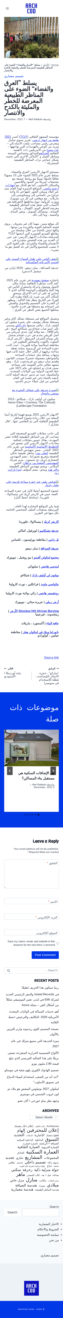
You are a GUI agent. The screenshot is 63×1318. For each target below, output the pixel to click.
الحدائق (45, 153)
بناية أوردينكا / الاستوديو (12, 672)
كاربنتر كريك (51, 521)
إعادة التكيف (40, 1126)
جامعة (56, 1166)
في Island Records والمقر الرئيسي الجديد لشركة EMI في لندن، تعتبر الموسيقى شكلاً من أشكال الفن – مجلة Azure (32, 1000)
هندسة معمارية (22, 1189)
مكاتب (42, 1180)
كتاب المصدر (33, 1175)
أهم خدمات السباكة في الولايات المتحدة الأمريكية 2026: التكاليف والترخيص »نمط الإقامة (33, 1017)
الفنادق (20, 1152)
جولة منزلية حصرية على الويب (32, 1166)
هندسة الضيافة (26, 1185)
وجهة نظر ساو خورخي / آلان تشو (38, 1101)
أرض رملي (52, 602)
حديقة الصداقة (50, 548)
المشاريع (33, 1157)
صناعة (55, 1175)
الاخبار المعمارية (49, 1224)
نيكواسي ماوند (50, 584)
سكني (16, 1170)
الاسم (52, 901)
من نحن (54, 1240)
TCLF (23, 136)
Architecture (53, 1126)
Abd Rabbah (35, 119)
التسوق (52, 1139)
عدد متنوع (53, 150)
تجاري (19, 1158)
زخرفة (27, 1170)
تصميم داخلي (35, 1162)
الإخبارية (39, 1135)
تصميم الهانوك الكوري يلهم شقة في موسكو (32, 1070)
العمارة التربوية (50, 1147)
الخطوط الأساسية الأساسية (42, 446)
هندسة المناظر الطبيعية (47, 1189)
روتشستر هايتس (48, 593)
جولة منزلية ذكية (46, 1170)
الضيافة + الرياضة (49, 1143)
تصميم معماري (14, 76)
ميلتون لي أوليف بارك (45, 575)
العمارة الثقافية (29, 1147)
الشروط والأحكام (48, 1229)
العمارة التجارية (30, 1143)
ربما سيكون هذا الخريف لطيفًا (40, 987)
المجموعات (51, 1158)
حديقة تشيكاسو (49, 530)
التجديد (19, 1135)
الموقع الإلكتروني (46, 933)
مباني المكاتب (53, 1181)
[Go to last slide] (53, 771)
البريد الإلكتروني (46, 917)
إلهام (21, 1130)
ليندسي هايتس (50, 566)
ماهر (20, 1174)
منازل (31, 1179)
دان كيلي (20, 325)
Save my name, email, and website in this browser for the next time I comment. (31, 943)
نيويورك (42, 1186)
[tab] (38, 815)
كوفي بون (42, 453)
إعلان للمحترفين (43, 1130)
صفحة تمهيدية (40, 280)
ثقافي (11, 1162)
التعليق (52, 863)
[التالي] (10, 771)
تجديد (9, 1157)
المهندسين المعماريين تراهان (41, 463)
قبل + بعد (46, 1175)
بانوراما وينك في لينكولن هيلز (41, 632)
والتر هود (53, 469)
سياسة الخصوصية (48, 1234)
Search (54, 1206)
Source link (51, 657)
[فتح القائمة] (7, 8)
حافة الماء (52, 623)
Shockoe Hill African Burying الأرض (34, 611)
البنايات (29, 1135)
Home (55, 65)
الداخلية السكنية (25, 1140)
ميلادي (53, 1185)
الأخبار (46, 65)
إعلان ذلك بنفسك (23, 1126)
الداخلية (39, 1140)
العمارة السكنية (42, 1152)
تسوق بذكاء (53, 1163)
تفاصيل (20, 1163)
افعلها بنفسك (52, 1135)
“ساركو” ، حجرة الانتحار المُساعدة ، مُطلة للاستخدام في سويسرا (47, 676)
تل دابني (53, 539)
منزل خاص (17, 1180)
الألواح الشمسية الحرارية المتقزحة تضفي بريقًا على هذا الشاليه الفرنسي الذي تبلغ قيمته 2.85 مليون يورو (33, 1058)
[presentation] (31, 748)
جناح (49, 1165)
